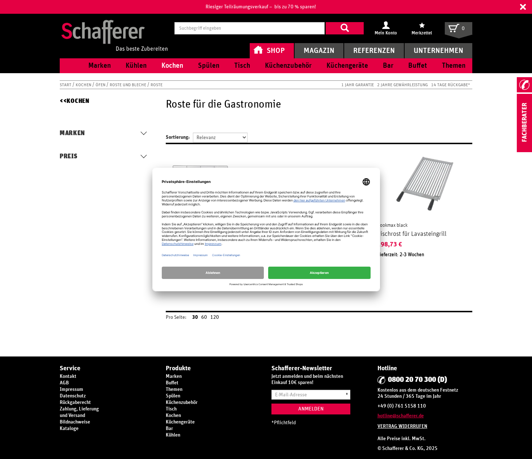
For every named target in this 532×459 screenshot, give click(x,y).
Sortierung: (178, 137)
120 (214, 317)
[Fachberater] (524, 150)
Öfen (101, 85)
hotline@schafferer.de (400, 415)
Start (66, 85)
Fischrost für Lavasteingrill (412, 234)
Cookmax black (392, 225)
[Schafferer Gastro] (114, 28)
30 (195, 317)
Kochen (84, 85)
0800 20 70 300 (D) (417, 379)
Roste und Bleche (128, 85)
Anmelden (311, 409)
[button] (523, 7)
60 (204, 317)
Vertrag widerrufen (402, 426)
